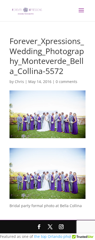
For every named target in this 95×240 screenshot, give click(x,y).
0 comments (66, 81)
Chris (19, 81)
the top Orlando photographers (62, 236)
